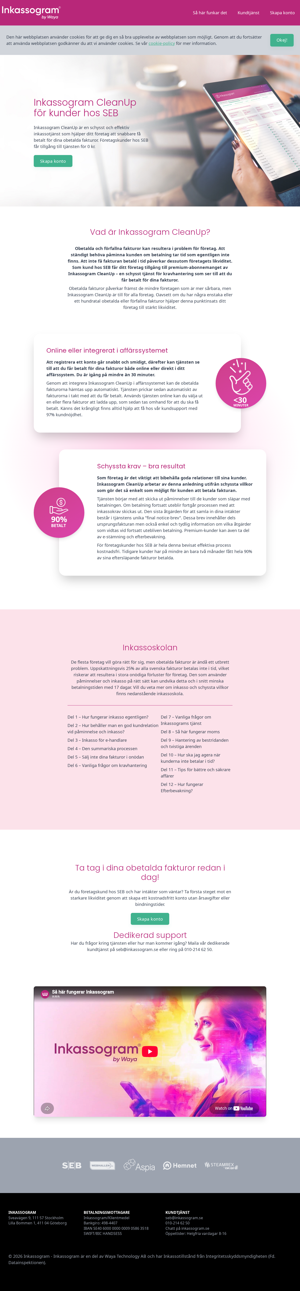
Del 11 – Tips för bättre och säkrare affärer (195, 773)
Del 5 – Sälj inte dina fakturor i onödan (106, 757)
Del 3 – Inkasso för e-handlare (97, 740)
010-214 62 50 (177, 1223)
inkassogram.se (195, 1228)
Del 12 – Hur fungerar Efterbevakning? (182, 787)
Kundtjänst (248, 12)
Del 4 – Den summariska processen (102, 748)
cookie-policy (162, 43)
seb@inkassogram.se (184, 1217)
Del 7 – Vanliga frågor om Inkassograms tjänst (186, 720)
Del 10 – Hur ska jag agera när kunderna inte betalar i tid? (190, 758)
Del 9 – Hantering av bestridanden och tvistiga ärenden (195, 743)
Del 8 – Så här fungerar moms (190, 731)
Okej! (282, 40)
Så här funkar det (210, 12)
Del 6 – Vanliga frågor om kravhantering (107, 765)
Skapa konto (282, 12)
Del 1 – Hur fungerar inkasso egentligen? (108, 717)
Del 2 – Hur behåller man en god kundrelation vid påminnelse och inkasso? (113, 728)
